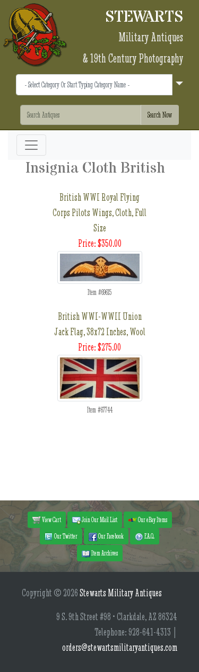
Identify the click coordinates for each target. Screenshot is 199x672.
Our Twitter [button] (65, 536)
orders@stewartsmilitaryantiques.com (119, 647)
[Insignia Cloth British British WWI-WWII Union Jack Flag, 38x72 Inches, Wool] (99, 377)
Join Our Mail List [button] (99, 519)
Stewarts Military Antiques (121, 593)
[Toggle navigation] (31, 145)
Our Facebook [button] (110, 536)
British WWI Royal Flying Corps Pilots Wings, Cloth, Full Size (99, 212)
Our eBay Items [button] (152, 519)
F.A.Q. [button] (148, 536)
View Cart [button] (51, 519)
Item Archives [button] (104, 553)
